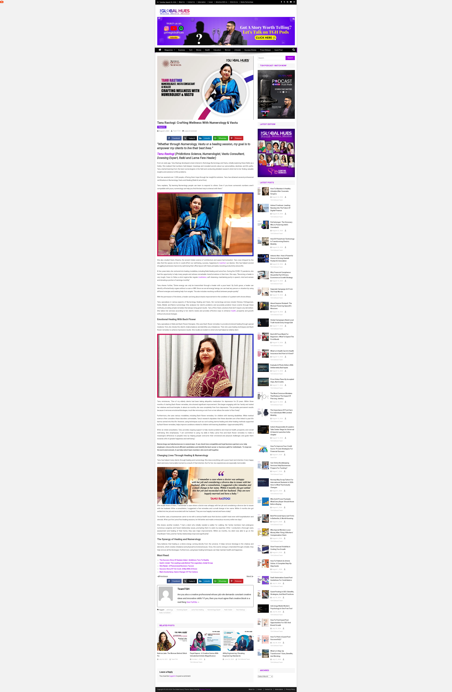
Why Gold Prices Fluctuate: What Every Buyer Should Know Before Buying (282, 501)
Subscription (202, 2)
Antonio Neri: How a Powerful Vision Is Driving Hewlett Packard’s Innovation (281, 258)
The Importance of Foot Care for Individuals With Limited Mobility (281, 412)
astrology (169, 610)
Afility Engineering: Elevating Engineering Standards (234, 654)
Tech (190, 50)
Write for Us (234, 2)
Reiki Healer (228, 610)
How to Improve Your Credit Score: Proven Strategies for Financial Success (281, 448)
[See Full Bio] (198, 602)
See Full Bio (192, 602)
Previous (163, 576)
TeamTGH (177, 131)
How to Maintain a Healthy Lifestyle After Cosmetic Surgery (280, 191)
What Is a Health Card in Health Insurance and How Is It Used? (282, 352)
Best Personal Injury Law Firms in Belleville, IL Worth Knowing (282, 517)
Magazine (162, 127)
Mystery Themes (205, 689)
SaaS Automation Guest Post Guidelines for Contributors (281, 579)
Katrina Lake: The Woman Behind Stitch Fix (172, 654)
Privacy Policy (290, 689)
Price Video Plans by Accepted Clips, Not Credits (282, 380)
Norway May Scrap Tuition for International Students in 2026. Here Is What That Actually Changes (282, 483)
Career (210, 2)
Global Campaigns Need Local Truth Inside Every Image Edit (282, 321)
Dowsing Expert (182, 610)
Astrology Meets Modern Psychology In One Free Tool (281, 607)
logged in (172, 676)
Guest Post (278, 50)
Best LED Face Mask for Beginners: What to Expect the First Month (282, 336)
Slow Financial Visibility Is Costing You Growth (280, 548)
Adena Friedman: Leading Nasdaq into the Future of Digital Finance (280, 207)
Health (207, 50)
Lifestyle (237, 50)
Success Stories (250, 50)
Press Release (265, 50)
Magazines (169, 50)
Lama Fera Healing (197, 610)
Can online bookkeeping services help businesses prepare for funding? (280, 465)
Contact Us (191, 2)
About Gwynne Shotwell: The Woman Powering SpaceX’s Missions (281, 305)
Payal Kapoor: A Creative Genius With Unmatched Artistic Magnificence (204, 654)
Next (249, 576)
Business (181, 50)
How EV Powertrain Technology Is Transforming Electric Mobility (282, 241)
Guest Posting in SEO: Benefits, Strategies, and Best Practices (282, 593)
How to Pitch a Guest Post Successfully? (280, 638)
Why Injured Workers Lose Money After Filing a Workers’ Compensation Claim (281, 532)
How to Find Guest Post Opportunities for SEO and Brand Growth (280, 622)
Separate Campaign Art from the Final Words (281, 290)
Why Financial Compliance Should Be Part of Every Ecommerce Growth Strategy (281, 274)
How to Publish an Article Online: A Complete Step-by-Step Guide (281, 563)
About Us (182, 2)
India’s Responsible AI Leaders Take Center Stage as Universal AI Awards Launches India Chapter (282, 431)
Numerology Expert (214, 610)
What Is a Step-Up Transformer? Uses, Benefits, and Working (281, 653)
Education (217, 50)
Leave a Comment (190, 131)
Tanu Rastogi (165, 154)
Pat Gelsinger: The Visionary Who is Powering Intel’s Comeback (281, 224)
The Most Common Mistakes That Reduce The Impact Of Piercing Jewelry (281, 396)
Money (198, 50)
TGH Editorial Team (196, 662)
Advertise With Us (221, 2)
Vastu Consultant (165, 613)
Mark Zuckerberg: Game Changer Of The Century (178, 572)
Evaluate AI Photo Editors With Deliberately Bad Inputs (281, 366)
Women (228, 50)
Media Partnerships (247, 2)
